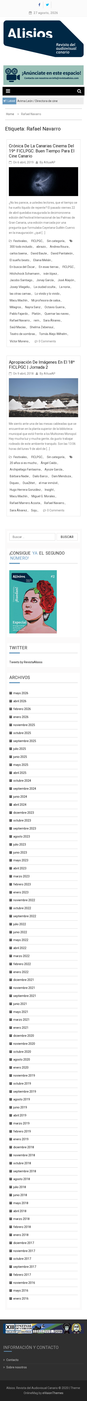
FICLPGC (36, 241)
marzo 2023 (21, 876)
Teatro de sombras (22, 334)
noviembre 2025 (24, 725)
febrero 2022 (22, 964)
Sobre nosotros (16, 1367)
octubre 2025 (22, 733)
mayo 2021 (20, 1012)
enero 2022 (21, 972)
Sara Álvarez (18, 510)
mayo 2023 (20, 860)
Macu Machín (18, 300)
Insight (49, 489)
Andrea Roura (59, 246)
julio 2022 (19, 924)
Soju (34, 510)
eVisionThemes (52, 1393)
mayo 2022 (20, 940)
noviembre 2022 (24, 900)
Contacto (12, 1360)
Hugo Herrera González (25, 489)
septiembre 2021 (24, 996)
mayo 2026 (20, 693)
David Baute (39, 253)
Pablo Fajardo (19, 313)
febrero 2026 (22, 709)
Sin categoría (55, 241)
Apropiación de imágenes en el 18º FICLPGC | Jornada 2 (42, 365)
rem (36, 320)
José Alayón (66, 280)
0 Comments (47, 341)
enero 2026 (21, 717)
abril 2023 (19, 868)
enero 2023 (21, 892)
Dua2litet (29, 483)
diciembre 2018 (23, 1147)
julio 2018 (19, 1187)
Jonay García (45, 280)
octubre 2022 (22, 908)
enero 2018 (21, 1235)
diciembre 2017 (23, 1243)
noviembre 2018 (24, 1155)
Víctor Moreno (19, 341)
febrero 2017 (22, 1274)
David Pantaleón (62, 253)
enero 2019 (21, 1139)
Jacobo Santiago (21, 280)
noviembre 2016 (24, 1282)
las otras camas (20, 293)
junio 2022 (20, 932)
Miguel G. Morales (43, 496)
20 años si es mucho (23, 463)
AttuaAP (49, 162)
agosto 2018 (21, 1179)
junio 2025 (20, 756)
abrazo (41, 246)
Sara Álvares (51, 320)
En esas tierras (48, 267)
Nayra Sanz (33, 307)
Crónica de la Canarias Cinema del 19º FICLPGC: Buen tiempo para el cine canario (41, 151)
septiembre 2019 (24, 1091)
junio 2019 (20, 1107)
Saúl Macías (18, 327)
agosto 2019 (21, 1099)
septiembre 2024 (24, 788)
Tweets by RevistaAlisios (25, 662)
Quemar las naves (57, 313)
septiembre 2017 (24, 1266)
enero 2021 (21, 1027)
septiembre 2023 (24, 828)
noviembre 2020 (24, 1043)
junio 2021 (20, 1004)
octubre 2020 (22, 1051)
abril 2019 (19, 1115)
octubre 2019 (22, 1083)
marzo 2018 (21, 1219)
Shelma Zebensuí (41, 327)
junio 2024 (20, 796)
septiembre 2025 (24, 741)
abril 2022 (19, 948)
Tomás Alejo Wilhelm (53, 334)
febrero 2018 (22, 1227)
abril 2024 (19, 804)
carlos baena (18, 253)
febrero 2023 (22, 884)
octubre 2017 (22, 1258)
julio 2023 (19, 844)
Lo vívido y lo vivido (47, 293)
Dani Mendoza (61, 476)
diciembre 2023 (23, 812)
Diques (14, 483)
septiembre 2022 (24, 916)
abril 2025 (19, 772)
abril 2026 (19, 701)
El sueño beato (19, 260)
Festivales (20, 241)
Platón (36, 313)
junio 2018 (20, 1195)
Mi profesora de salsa (45, 300)
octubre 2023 (22, 820)
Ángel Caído (49, 463)
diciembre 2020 (23, 1035)
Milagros (15, 307)
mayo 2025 (20, 764)
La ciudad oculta (44, 287)
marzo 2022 (21, 956)
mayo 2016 (20, 1290)
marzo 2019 (21, 1123)
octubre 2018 (22, 1163)
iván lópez (50, 273)
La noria (64, 287)
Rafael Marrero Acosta (25, 503)
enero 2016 (21, 1298)
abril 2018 (19, 1211)
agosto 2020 (21, 1059)
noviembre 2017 (24, 1251)
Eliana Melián (42, 260)
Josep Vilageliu (20, 287)
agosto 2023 (21, 836)
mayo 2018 (20, 1203)
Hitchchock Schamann (24, 273)
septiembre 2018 (24, 1171)
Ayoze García (53, 469)
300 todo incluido (21, 246)
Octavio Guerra (54, 307)
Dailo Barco (40, 476)
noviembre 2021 (24, 988)
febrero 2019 (22, 1131)
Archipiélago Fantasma (25, 469)
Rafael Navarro (20, 320)
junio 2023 (20, 852)
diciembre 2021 (23, 980)
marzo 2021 (21, 1019)
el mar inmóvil (48, 483)
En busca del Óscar (22, 267)
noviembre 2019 (24, 1075)
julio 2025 (19, 748)
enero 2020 (21, 1067)
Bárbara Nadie (19, 476)
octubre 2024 (22, 780)
